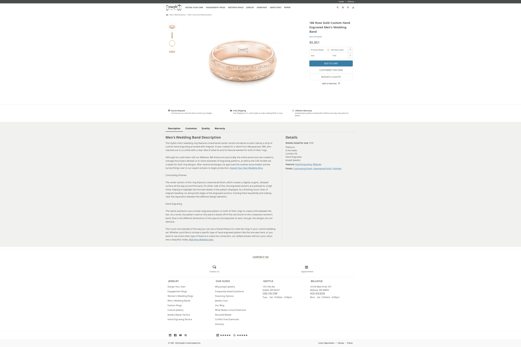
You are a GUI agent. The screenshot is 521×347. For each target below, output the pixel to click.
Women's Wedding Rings (180, 296)
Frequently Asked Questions (229, 291)
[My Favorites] (348, 7)
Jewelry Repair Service (179, 314)
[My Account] (353, 7)
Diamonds (262, 7)
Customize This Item (331, 70)
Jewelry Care (221, 300)
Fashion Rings (175, 305)
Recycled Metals (223, 314)
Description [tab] (174, 128)
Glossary (219, 324)
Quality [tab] (206, 128)
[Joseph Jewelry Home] (167, 15)
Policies (350, 343)
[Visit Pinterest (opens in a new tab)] (186, 335)
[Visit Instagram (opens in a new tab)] (171, 335)
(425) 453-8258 (317, 293)
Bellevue (317, 281)
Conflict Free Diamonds (227, 319)
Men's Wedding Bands (179, 300)
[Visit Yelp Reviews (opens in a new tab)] (241, 335)
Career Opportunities (326, 343)
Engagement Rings (215, 7)
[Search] (337, 7)
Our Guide (223, 281)
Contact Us (261, 257)
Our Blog (219, 305)
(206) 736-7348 (270, 293)
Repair (287, 7)
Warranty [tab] (220, 128)
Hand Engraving (303, 164)
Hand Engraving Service (180, 319)
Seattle (268, 281)
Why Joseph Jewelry (225, 286)
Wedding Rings (236, 7)
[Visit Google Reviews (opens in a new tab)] (224, 335)
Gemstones (275, 7)
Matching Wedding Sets (201, 239)
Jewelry (250, 7)
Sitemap (341, 343)
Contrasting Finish (302, 168)
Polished (337, 168)
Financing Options (224, 296)
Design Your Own (194, 7)
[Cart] (343, 7)
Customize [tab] (191, 128)
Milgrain (317, 164)
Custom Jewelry (175, 309)
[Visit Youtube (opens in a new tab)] (181, 335)
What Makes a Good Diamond (230, 309)
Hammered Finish (322, 168)
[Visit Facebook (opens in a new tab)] (176, 335)
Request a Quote (331, 76)
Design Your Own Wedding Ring (246, 168)
